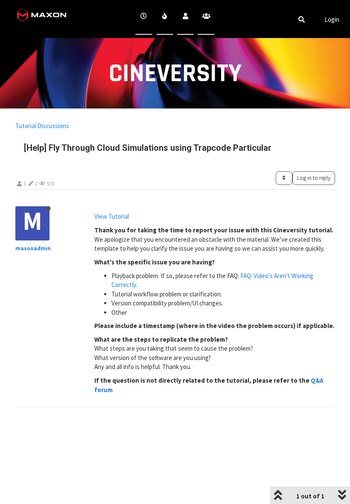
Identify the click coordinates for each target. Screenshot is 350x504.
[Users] (185, 19)
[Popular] (164, 19)
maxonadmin (33, 248)
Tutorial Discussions (42, 126)
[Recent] (144, 19)
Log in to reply (313, 178)
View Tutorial (111, 216)
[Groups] (206, 19)
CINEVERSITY (175, 73)
